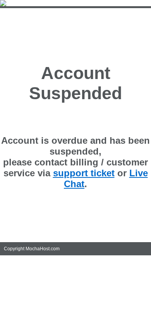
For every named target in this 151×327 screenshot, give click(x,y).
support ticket (84, 173)
